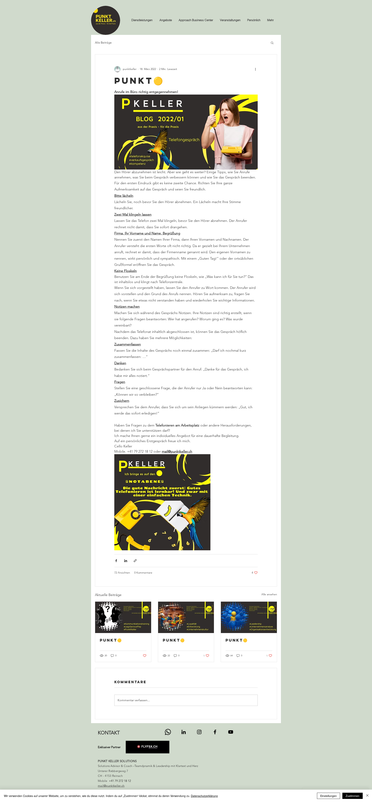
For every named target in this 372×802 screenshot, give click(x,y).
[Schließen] (367, 796)
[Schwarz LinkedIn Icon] (184, 732)
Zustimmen (352, 796)
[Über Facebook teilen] (116, 561)
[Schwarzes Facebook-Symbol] (215, 732)
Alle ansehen (269, 594)
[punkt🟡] (123, 617)
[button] (272, 42)
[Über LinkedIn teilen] (125, 561)
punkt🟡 (110, 640)
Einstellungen (328, 796)
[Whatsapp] (168, 732)
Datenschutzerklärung (204, 796)
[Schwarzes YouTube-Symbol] (231, 732)
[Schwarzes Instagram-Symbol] (199, 732)
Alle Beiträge (103, 42)
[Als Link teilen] (135, 561)
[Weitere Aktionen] (255, 69)
